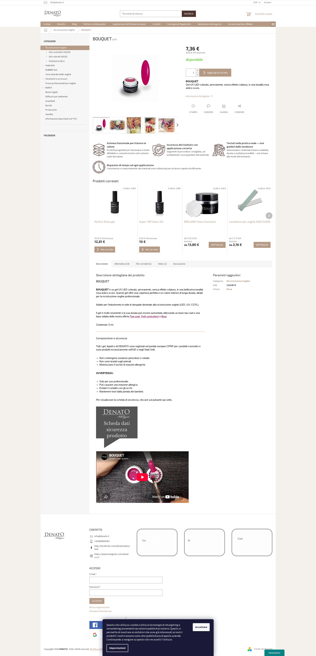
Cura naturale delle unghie (58, 74)
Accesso (97, 600)
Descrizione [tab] (102, 264)
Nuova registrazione (99, 607)
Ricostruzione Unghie (56, 47)
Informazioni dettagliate (198, 96)
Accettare (201, 627)
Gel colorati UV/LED (58, 56)
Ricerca (188, 13)
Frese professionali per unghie (60, 83)
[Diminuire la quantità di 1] (197, 74)
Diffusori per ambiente (56, 96)
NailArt (48, 87)
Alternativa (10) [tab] (121, 264)
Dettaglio (217, 244)
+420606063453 (101, 541)
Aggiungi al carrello (217, 72)
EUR (255, 2)
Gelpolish (50, 65)
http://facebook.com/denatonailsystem (112, 547)
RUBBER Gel (51, 70)
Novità (48, 105)
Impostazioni (117, 648)
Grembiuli (50, 101)
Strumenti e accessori (56, 79)
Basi (164, 316)
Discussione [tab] (179, 264)
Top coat (135, 316)
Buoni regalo (51, 92)
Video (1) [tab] (162, 264)
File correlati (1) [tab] (143, 264)
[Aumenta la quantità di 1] (197, 71)
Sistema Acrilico (57, 61)
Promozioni (51, 110)
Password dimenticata (100, 611)
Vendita (49, 114)
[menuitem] (47, 24)
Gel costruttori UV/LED (59, 52)
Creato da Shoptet (263, 649)
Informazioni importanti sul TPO (61, 119)
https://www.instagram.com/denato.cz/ (111, 556)
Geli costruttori (150, 316)
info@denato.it (101, 536)
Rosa (229, 289)
